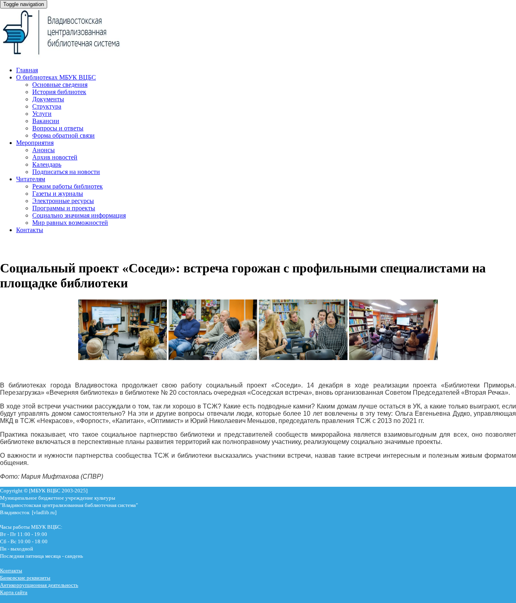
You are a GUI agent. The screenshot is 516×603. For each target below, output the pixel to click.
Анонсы (43, 150)
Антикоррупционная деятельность (39, 585)
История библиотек (59, 91)
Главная (27, 70)
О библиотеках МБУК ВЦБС (56, 77)
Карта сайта (13, 592)
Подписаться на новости (66, 171)
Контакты (29, 229)
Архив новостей (54, 157)
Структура (46, 106)
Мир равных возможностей (70, 222)
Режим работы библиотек (67, 186)
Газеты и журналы (57, 193)
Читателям (30, 179)
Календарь (46, 164)
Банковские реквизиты (25, 578)
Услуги (42, 113)
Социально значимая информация (79, 215)
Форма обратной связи (63, 135)
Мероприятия (35, 142)
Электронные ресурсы (63, 200)
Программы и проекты (63, 208)
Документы (48, 99)
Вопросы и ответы (57, 128)
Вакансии (45, 120)
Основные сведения (59, 84)
